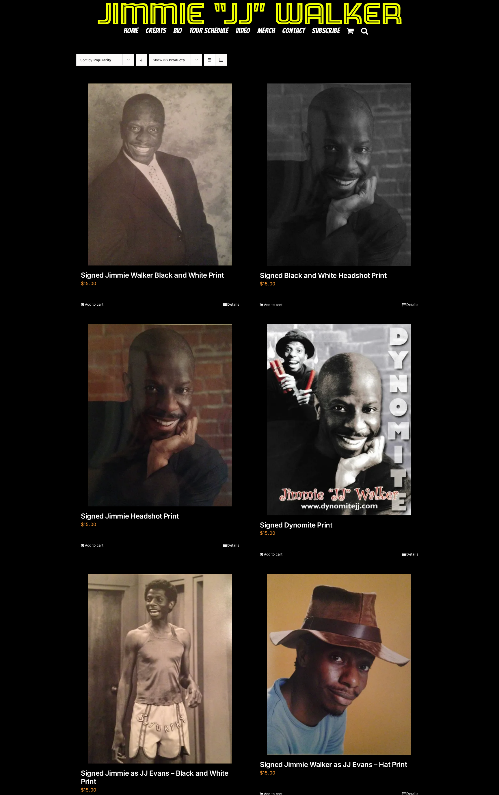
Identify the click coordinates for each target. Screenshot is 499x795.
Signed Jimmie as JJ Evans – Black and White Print (154, 777)
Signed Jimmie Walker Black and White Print (152, 275)
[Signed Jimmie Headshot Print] (160, 415)
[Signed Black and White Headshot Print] (339, 174)
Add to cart (94, 304)
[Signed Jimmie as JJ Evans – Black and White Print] (160, 669)
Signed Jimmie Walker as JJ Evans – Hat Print (333, 764)
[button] (364, 30)
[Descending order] (141, 60)
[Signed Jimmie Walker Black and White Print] (160, 174)
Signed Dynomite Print (296, 525)
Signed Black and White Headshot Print (323, 275)
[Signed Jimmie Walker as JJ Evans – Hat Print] (339, 664)
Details (233, 304)
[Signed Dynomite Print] (339, 419)
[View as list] (221, 60)
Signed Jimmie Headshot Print (130, 516)
